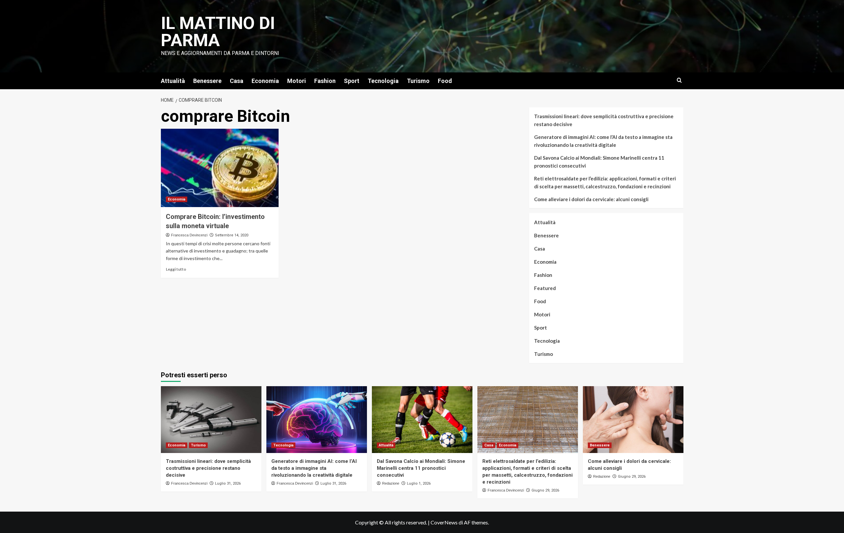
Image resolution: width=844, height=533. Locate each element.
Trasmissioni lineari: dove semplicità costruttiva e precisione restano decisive (604, 120)
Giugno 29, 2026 (545, 490)
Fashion (325, 80)
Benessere (207, 80)
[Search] (679, 80)
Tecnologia (383, 80)
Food (445, 80)
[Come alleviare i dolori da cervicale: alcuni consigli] (633, 419)
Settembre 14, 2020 (231, 235)
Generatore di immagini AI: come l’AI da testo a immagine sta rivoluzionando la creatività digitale (603, 141)
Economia (265, 80)
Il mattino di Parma (218, 31)
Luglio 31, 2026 (228, 483)
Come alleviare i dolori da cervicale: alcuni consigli (591, 199)
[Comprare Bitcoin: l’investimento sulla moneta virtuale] (220, 168)
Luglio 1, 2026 (419, 483)
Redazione (390, 483)
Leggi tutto (176, 269)
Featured (545, 288)
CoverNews (444, 522)
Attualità (173, 80)
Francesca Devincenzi (189, 235)
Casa (236, 80)
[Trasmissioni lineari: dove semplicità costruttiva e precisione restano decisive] (211, 419)
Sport (351, 80)
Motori (296, 80)
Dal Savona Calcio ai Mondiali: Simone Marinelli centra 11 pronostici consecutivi (599, 162)
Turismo (418, 80)
